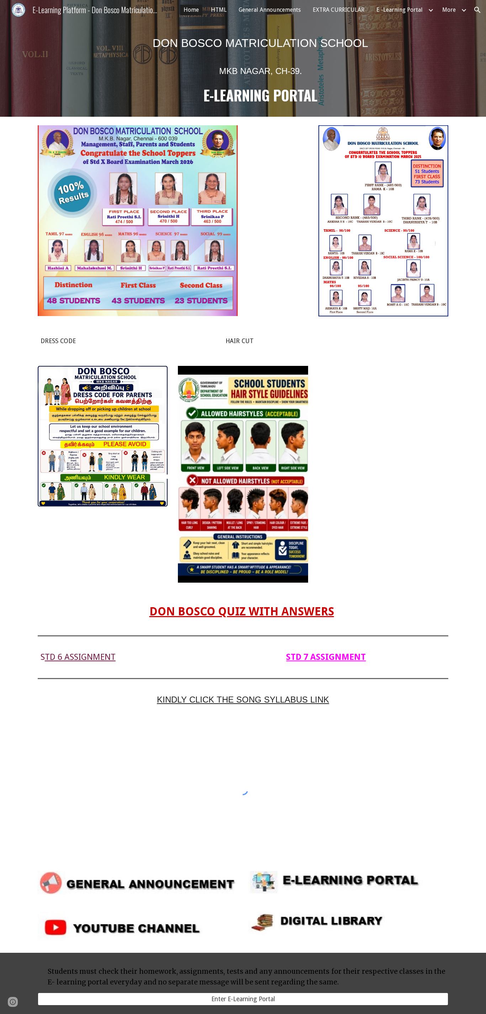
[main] (260, 68)
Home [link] (191, 9)
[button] (477, 10)
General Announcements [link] (270, 9)
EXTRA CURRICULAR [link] (338, 9)
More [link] (449, 9)
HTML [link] (219, 9)
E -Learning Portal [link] (399, 9)
